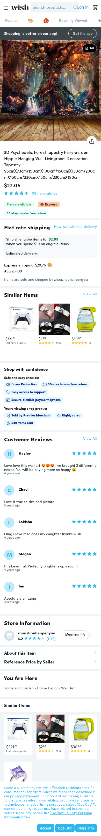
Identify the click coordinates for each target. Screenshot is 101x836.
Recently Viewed (73, 20)
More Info (86, 828)
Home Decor (47, 688)
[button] (75, 7)
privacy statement (24, 796)
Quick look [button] (22, 325)
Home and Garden (19, 688)
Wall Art (68, 688)
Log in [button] (83, 7)
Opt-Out (65, 828)
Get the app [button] (82, 33)
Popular (11, 20)
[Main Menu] (5, 8)
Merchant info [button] (75, 635)
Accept (46, 828)
